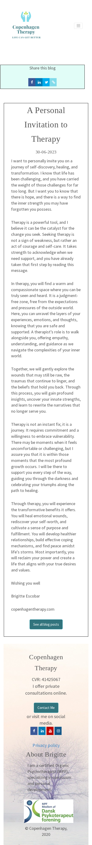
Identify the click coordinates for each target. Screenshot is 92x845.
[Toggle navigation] (78, 26)
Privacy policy (46, 745)
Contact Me (46, 707)
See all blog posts (46, 624)
